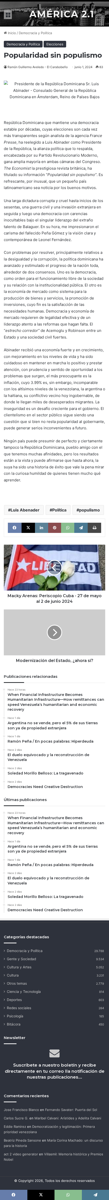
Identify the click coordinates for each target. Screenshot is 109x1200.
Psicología (15, 1016)
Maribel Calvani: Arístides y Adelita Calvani (67, 1118)
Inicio (11, 33)
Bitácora (14, 1024)
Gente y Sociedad (21, 959)
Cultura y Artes (19, 967)
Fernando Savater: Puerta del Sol (71, 1110)
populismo (89, 509)
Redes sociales (19, 1008)
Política (59, 509)
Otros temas (17, 983)
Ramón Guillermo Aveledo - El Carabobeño (38, 67)
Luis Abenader (25, 509)
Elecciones (54, 44)
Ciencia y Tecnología (24, 992)
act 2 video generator (21, 1154)
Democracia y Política (35, 33)
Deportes (14, 1000)
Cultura (13, 975)
